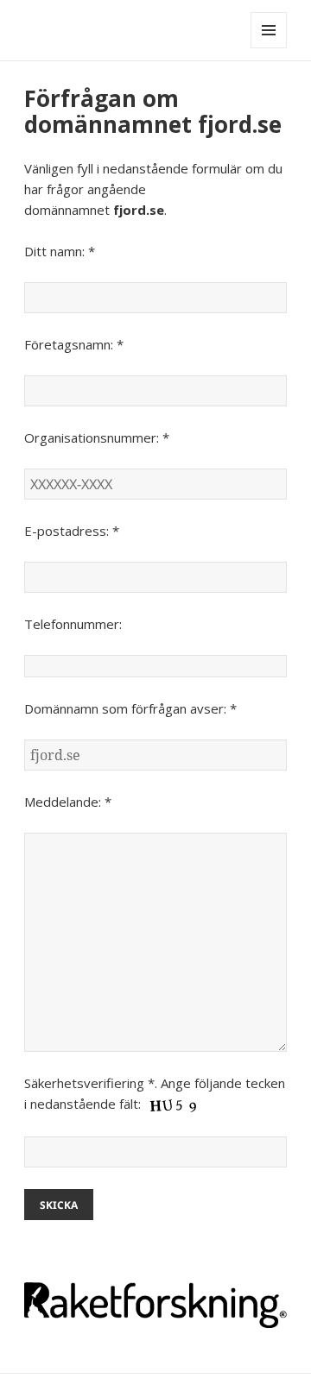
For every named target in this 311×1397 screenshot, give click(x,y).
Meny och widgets (269, 47)
